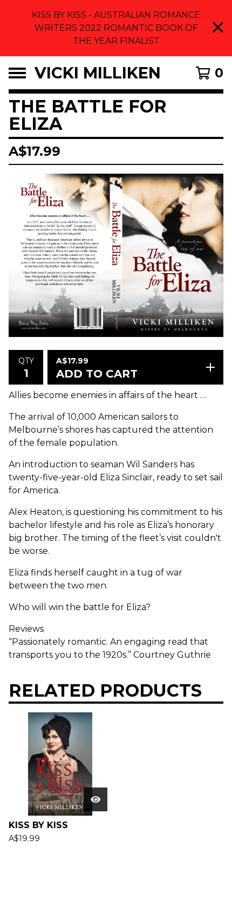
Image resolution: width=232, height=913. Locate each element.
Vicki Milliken (98, 73)
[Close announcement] (218, 28)
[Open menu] (17, 73)
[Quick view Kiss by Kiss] (95, 799)
